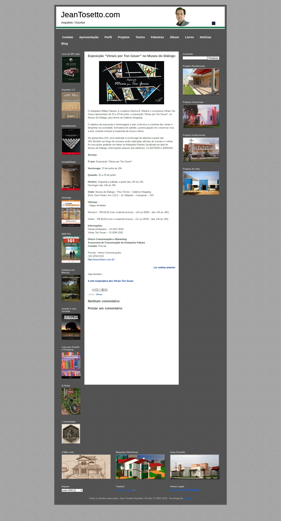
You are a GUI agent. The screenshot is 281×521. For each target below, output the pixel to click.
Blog (64, 43)
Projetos (124, 37)
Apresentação (89, 37)
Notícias (205, 37)
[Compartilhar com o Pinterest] (106, 290)
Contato (67, 37)
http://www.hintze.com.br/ (101, 259)
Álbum (174, 37)
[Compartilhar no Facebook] (103, 290)
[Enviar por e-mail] (93, 290)
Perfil (108, 37)
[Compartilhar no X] (99, 290)
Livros (189, 37)
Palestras (157, 37)
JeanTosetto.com (90, 14)
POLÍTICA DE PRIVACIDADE (185, 490)
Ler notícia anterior (164, 267)
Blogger (188, 498)
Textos (140, 37)
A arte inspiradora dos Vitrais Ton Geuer (111, 281)
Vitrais (99, 294)
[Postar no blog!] (96, 290)
